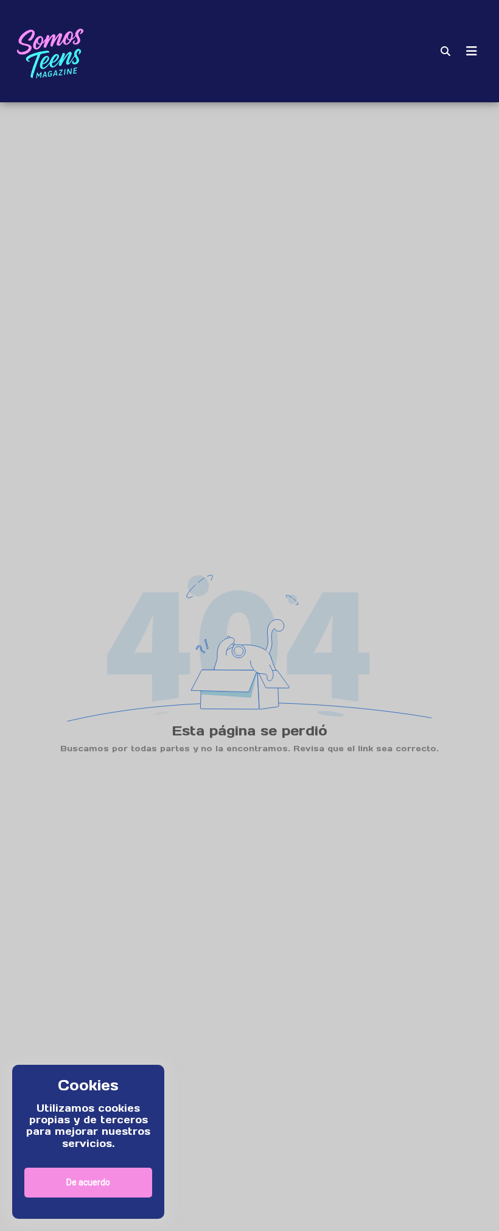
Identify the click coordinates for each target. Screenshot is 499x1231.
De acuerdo (88, 1182)
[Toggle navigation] (471, 51)
